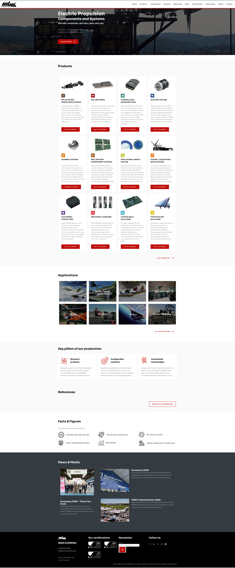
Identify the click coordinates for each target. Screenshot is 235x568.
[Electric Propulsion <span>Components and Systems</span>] (175, 47)
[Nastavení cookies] (117, 567)
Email (121, 543)
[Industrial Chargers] (102, 202)
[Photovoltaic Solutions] (162, 202)
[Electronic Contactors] (72, 202)
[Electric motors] (162, 85)
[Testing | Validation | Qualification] (162, 144)
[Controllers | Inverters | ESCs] (132, 85)
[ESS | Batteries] (102, 85)
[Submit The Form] (122, 550)
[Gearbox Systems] (72, 144)
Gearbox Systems (71, 187)
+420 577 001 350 (64, 548)
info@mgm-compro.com (67, 551)
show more (66, 41)
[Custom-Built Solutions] (132, 202)
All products (163, 258)
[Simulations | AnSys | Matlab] (132, 144)
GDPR (151, 564)
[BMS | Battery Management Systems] (102, 144)
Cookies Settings (161, 564)
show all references (162, 404)
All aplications (162, 331)
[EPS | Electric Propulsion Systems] (72, 85)
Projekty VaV (172, 564)
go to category (70, 129)
